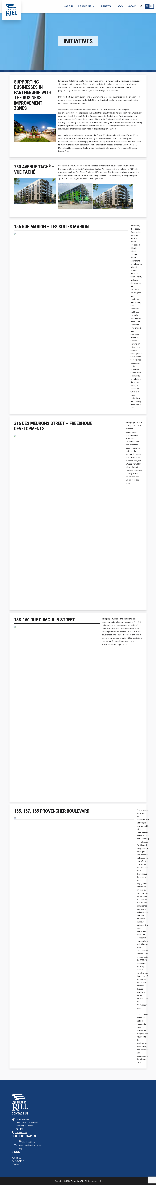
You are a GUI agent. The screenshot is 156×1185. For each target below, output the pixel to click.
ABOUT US (16, 1158)
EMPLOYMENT (18, 1161)
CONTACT (16, 1164)
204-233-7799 (21, 1132)
